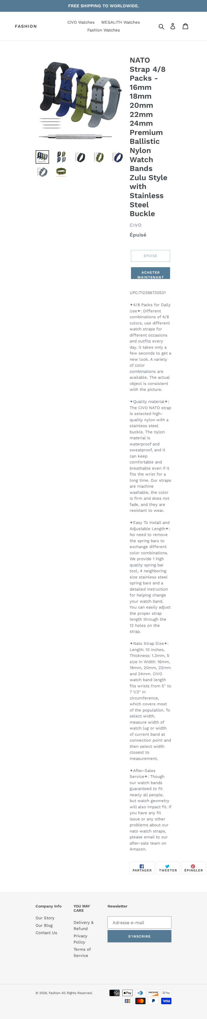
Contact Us (46, 932)
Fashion (26, 26)
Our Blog (44, 925)
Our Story (45, 918)
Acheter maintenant (150, 274)
